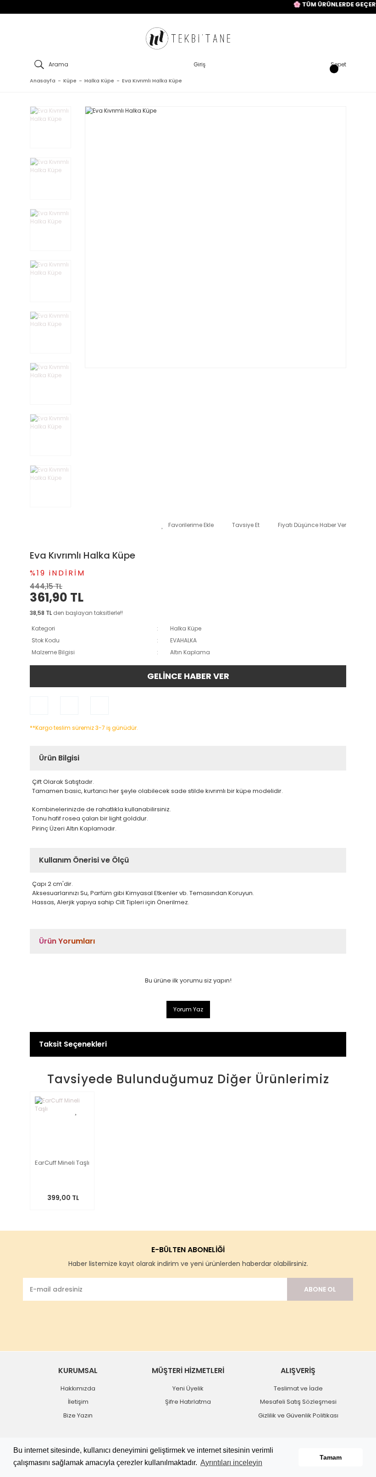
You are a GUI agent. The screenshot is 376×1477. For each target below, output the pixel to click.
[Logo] (188, 38)
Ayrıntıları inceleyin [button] (231, 1462)
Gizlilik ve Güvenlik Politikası (298, 1415)
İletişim (78, 1401)
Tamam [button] (331, 1457)
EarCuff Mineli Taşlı (62, 1163)
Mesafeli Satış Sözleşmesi (298, 1401)
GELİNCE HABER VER (188, 676)
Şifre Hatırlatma (188, 1401)
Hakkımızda (78, 1388)
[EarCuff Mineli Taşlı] (62, 1124)
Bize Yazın (78, 1415)
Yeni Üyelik (188, 1388)
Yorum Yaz (188, 1009)
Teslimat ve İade (298, 1388)
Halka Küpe (185, 628)
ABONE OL (320, 1289)
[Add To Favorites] (187, 525)
